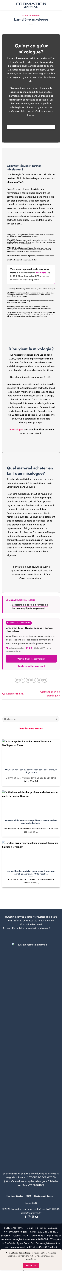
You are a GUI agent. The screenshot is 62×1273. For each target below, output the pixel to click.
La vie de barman (31, 15)
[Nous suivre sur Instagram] (29, 1217)
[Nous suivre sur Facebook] (25, 1217)
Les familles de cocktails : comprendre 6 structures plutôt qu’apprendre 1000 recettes (31, 872)
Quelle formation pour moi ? (31, 665)
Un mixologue (15, 429)
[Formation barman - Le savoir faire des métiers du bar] (31, 5)
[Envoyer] (56, 719)
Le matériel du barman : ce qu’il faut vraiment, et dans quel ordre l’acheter (31, 821)
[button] (58, 5)
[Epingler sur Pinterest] (39, 680)
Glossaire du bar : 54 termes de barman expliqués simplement (30, 606)
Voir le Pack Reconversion (31, 658)
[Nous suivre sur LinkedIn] (33, 1217)
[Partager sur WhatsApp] (17, 680)
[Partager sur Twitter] (28, 680)
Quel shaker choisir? (13, 693)
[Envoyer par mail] (33, 680)
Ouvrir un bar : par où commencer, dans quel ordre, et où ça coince (31, 771)
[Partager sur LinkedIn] (44, 680)
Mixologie (41, 272)
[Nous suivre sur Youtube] (36, 1217)
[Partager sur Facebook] (22, 680)
